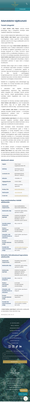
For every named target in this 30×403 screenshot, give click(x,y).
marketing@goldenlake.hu (21, 195)
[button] (26, 4)
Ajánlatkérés (23, 390)
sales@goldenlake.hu (17, 385)
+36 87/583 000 (18, 192)
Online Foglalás (23, 394)
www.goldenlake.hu (19, 189)
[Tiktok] (17, 346)
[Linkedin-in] (20, 346)
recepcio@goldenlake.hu (15, 387)
